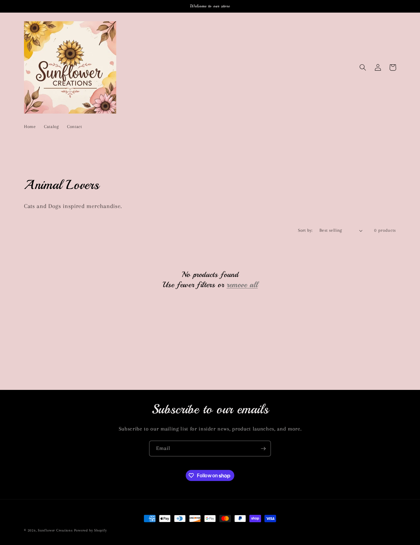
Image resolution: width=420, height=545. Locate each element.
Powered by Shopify (90, 530)
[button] (362, 67)
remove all (242, 285)
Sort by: (305, 230)
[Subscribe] (263, 449)
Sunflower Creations (56, 530)
